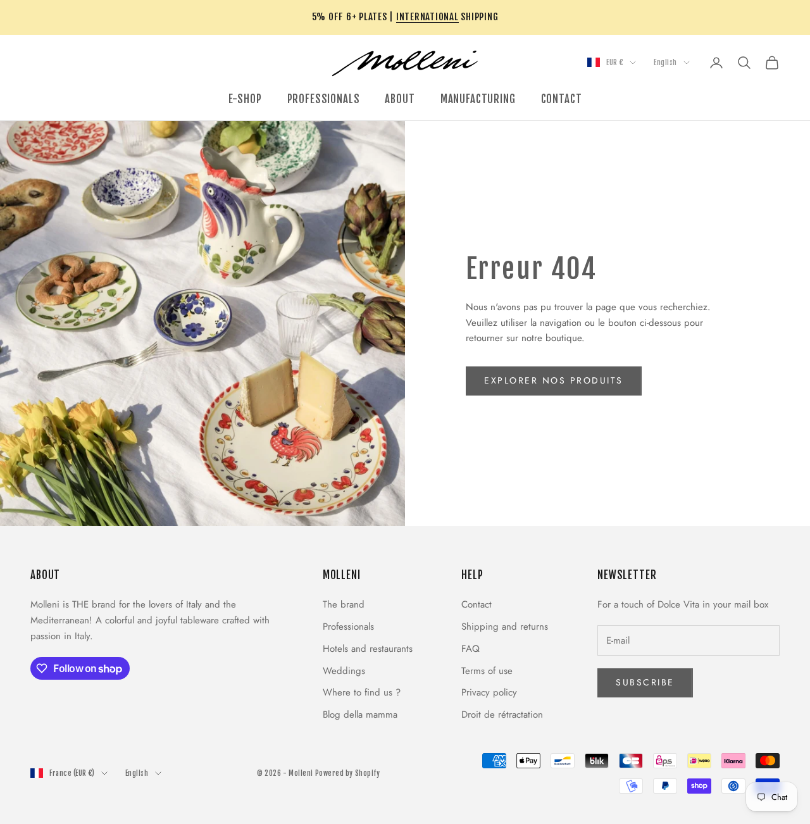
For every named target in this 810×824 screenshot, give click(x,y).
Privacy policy (489, 692)
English (665, 62)
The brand (343, 604)
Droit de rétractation (502, 714)
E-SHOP (245, 99)
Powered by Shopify (347, 773)
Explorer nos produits (553, 380)
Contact (476, 604)
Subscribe (645, 682)
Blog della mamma (360, 714)
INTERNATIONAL (427, 17)
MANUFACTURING (478, 99)
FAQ (470, 649)
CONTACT (561, 99)
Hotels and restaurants (368, 649)
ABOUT (399, 99)
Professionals (348, 627)
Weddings (344, 671)
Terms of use (487, 671)
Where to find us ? (362, 692)
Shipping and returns (504, 627)
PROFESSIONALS (323, 99)
